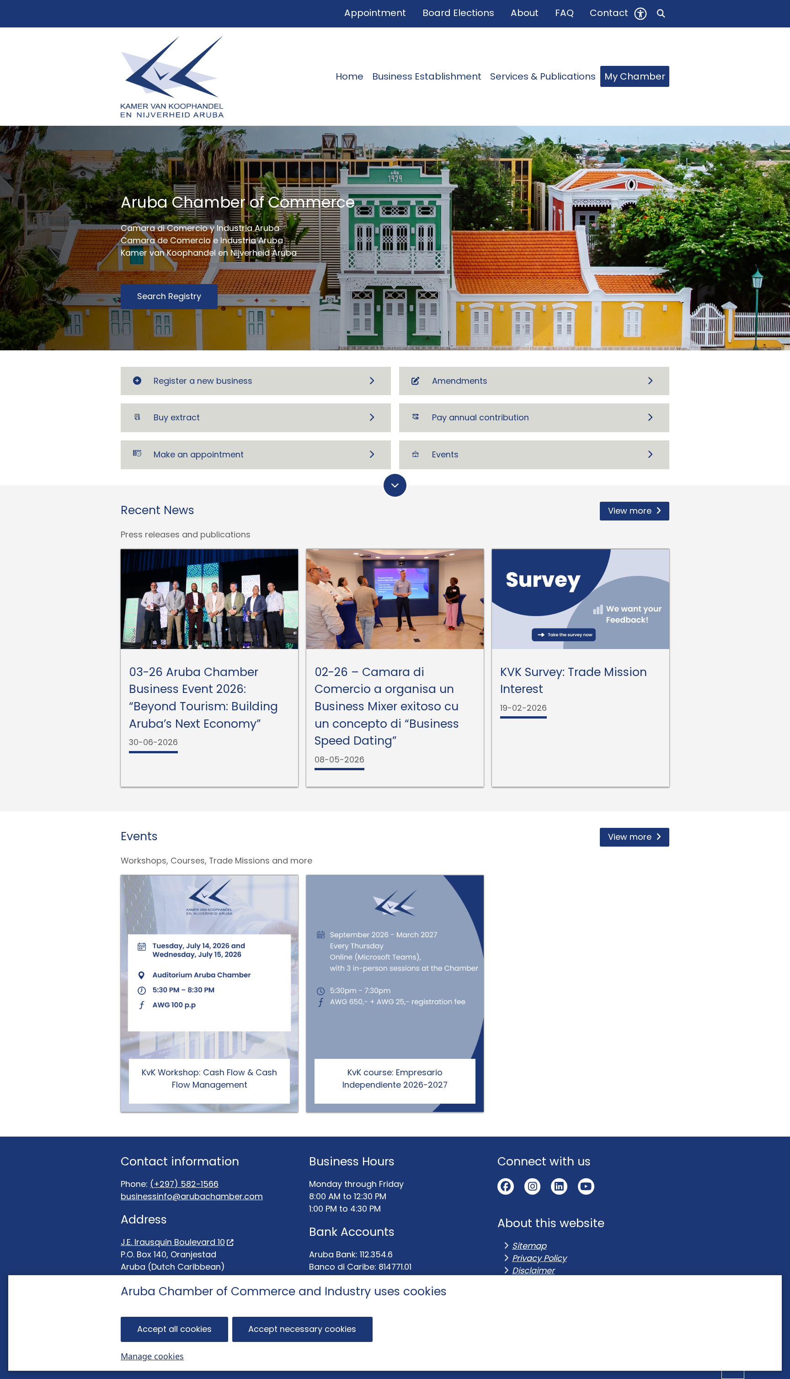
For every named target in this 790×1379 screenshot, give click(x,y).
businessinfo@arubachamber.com (192, 1196)
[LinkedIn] (559, 1186)
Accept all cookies (174, 1329)
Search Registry (169, 296)
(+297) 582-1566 (184, 1184)
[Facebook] (505, 1186)
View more (629, 510)
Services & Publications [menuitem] (543, 76)
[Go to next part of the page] (395, 485)
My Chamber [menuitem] (634, 76)
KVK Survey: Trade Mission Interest (573, 681)
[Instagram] (532, 1186)
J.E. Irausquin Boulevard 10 (173, 1242)
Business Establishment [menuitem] (426, 76)
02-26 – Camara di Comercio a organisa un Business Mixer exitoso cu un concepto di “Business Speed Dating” (387, 706)
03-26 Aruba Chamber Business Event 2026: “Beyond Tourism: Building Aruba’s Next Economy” (203, 698)
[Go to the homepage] (172, 77)
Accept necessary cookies (302, 1329)
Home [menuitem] (349, 76)
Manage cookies (152, 1356)
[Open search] (661, 13)
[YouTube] (586, 1186)
